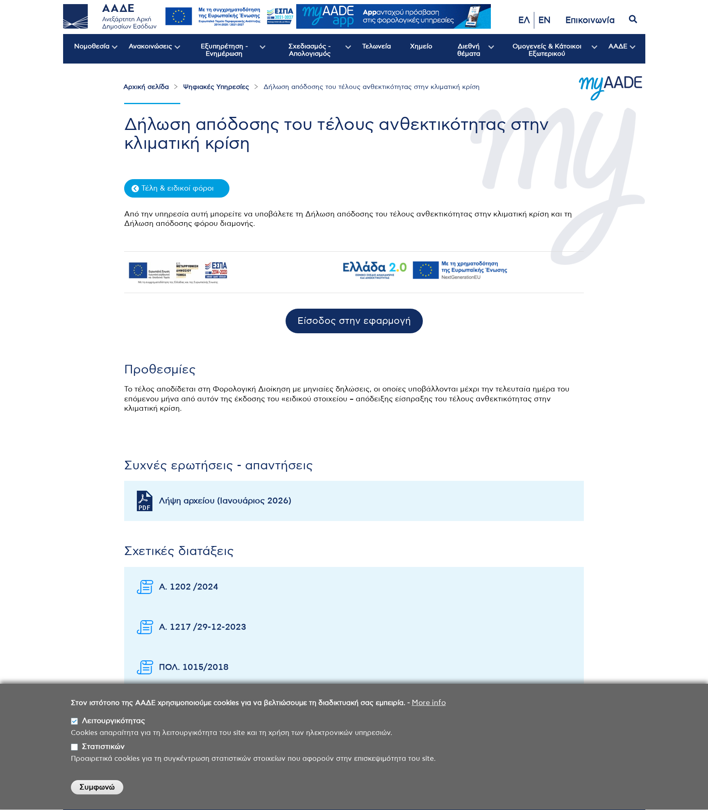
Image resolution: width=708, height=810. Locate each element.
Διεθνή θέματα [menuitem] (460, 53)
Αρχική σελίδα (146, 87)
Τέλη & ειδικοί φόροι (177, 188)
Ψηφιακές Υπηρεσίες (216, 87)
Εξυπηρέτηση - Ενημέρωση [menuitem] (214, 53)
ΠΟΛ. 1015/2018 (194, 667)
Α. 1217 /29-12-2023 (202, 627)
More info (429, 703)
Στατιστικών (103, 747)
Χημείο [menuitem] (421, 46)
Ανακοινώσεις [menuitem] (145, 53)
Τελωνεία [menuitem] (376, 46)
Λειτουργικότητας (113, 721)
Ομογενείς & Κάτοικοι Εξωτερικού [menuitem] (537, 53)
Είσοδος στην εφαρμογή (354, 321)
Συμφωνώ (97, 787)
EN (544, 20)
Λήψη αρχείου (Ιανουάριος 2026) (225, 501)
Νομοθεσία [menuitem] (86, 53)
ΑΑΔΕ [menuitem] (612, 53)
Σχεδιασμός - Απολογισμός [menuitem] (298, 53)
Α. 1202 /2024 (188, 587)
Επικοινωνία (590, 20)
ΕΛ (524, 20)
